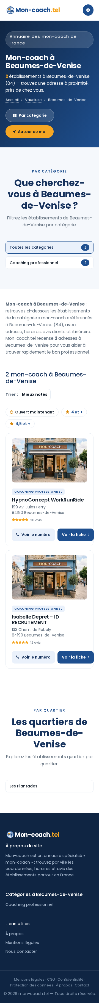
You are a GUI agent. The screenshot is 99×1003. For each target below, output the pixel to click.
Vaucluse (33, 99)
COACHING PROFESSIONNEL (38, 491)
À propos (15, 933)
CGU (51, 979)
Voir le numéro (36, 534)
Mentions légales (22, 942)
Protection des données (31, 985)
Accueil (12, 99)
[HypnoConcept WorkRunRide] (49, 460)
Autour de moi (32, 131)
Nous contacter (21, 951)
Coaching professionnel (29, 904)
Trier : (12, 394)
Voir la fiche (74, 534)
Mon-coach (37, 10)
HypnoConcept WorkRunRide (48, 499)
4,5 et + (22, 423)
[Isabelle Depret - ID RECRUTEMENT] (49, 577)
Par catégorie (33, 115)
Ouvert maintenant (34, 412)
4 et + (76, 412)
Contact (82, 985)
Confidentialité (70, 979)
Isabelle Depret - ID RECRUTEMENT (35, 619)
